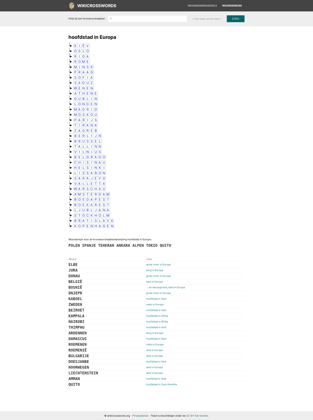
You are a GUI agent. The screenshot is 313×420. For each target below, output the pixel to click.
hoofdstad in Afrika (157, 315)
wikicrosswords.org (118, 415)
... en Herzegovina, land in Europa (165, 287)
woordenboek (232, 5)
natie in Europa (155, 304)
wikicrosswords (96, 5)
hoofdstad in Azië (156, 298)
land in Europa (154, 281)
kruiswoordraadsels (202, 5)
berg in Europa (154, 270)
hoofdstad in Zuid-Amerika (161, 384)
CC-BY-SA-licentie (197, 415)
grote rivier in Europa (158, 264)
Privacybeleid (140, 415)
